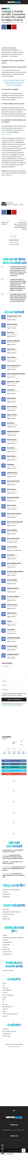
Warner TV (5, 1016)
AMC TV (4, 983)
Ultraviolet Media (6, 954)
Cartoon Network (6, 990)
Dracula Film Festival (7, 970)
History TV (5, 1009)
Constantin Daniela (13, 497)
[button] (2, 2)
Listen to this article (9, 48)
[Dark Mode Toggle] (23, 1150)
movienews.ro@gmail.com (18, 1130)
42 (25, 22)
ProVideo (4, 947)
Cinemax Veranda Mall (8, 914)
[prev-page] (3, 305)
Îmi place (23, 760)
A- (2, 1152)
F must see (5, 892)
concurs (9, 204)
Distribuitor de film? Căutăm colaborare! (12, 937)
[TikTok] (15, 247)
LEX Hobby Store (6, 1033)
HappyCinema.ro (6, 134)
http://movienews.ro (14, 242)
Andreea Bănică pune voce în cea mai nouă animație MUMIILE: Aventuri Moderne (13, 868)
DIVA (3, 999)
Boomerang (5, 988)
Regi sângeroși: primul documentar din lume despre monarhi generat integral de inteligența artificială (12, 856)
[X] (9, 27)
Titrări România (6, 1036)
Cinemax (4, 992)
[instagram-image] (7, 1057)
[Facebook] (4, 27)
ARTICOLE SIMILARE (14, 259)
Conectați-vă (22, 764)
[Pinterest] (14, 27)
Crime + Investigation (8, 995)
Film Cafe (4, 1004)
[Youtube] (12, 250)
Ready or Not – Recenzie (5, 223)
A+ (2, 1145)
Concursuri (9, 5)
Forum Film (5, 940)
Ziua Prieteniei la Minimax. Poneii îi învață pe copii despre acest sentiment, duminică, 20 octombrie (20, 226)
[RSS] (11, 1140)
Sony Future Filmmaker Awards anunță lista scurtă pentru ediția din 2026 (13, 875)
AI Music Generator (7, 850)
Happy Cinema (10, 202)
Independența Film (7, 942)
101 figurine (5, 1029)
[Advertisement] (14, 189)
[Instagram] (9, 247)
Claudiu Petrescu (6, 22)
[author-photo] (14, 237)
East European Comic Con (9, 1031)
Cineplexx (5, 916)
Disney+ (4, 997)
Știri (8, 8)
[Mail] (12, 247)
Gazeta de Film (6, 894)
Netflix (4, 1011)
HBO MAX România (7, 1006)
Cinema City (5, 909)
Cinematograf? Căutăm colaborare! (11, 912)
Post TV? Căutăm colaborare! (9, 1014)
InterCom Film (6, 944)
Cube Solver (5, 862)
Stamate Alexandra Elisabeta (16, 373)
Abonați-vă (22, 773)
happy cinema (15, 204)
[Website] (22, 247)
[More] (19, 27)
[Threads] (15, 250)
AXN (3, 985)
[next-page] (5, 305)
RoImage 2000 (6, 949)
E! (2, 1002)
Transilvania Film (6, 951)
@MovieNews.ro (14, 1046)
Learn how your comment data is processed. (14, 704)
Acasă (3, 5)
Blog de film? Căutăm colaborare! (11, 889)
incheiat (21, 204)
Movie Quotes (6, 896)
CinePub (4, 935)
